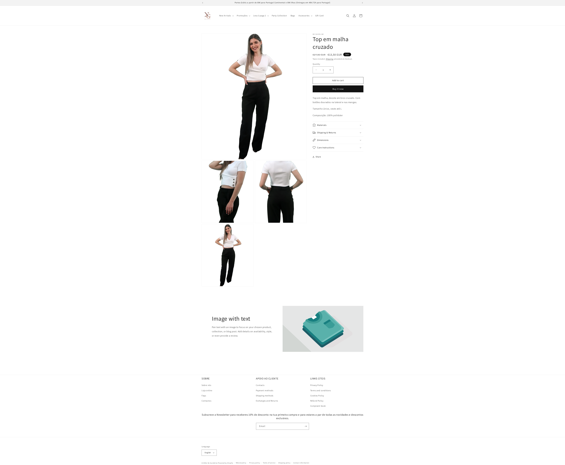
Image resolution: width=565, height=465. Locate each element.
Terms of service (269, 463)
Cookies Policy (317, 395)
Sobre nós (206, 385)
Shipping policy (284, 463)
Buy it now (338, 88)
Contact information (301, 463)
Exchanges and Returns (267, 400)
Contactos (206, 400)
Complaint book (318, 406)
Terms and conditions (320, 390)
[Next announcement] (362, 3)
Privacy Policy (316, 385)
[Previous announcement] (202, 3)
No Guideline (212, 463)
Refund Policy (316, 400)
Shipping (329, 59)
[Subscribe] (305, 426)
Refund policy (241, 463)
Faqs (204, 395)
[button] (226, 15)
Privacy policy (254, 463)
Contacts (260, 385)
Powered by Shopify (225, 463)
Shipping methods (264, 395)
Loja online (207, 390)
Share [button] (318, 156)
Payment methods (264, 390)
